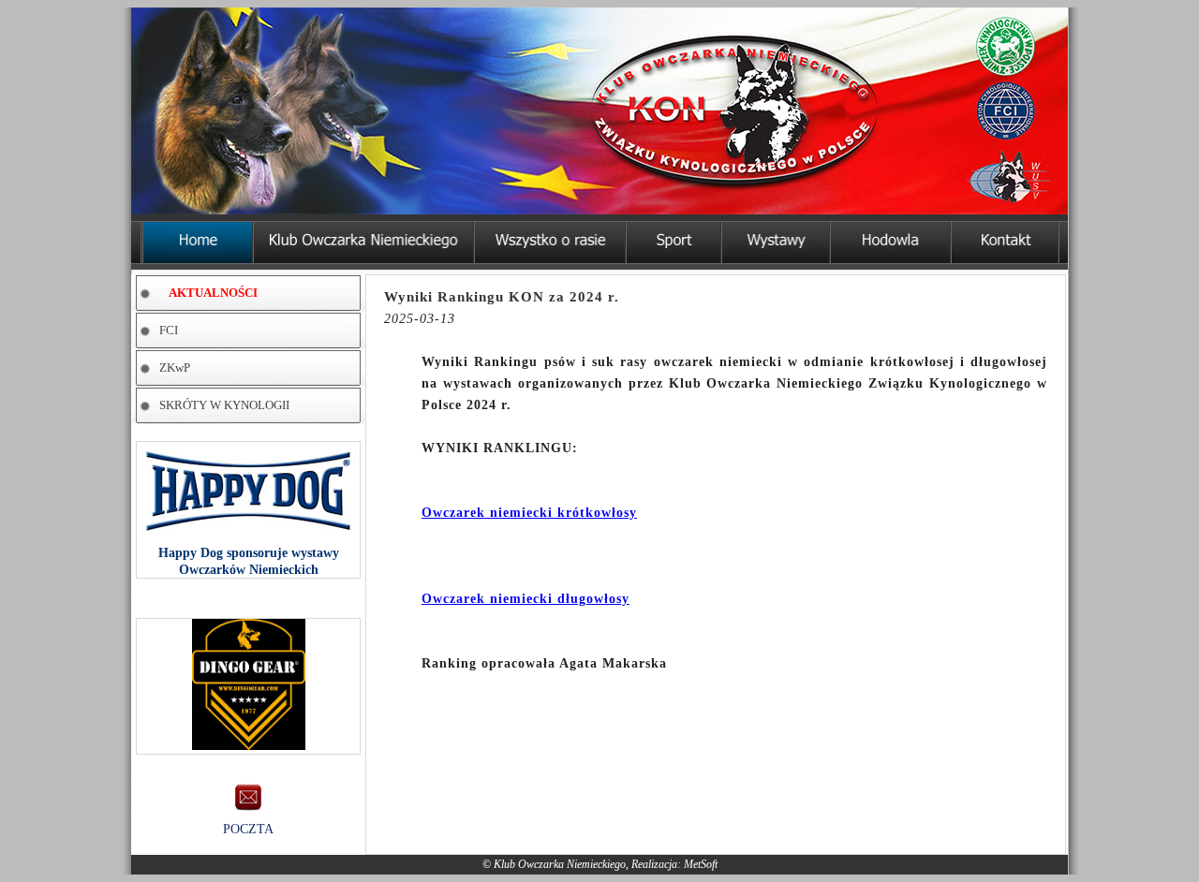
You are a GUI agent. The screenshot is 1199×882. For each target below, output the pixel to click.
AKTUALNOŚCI (213, 293)
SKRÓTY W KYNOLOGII (224, 405)
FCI (168, 330)
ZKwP (174, 367)
